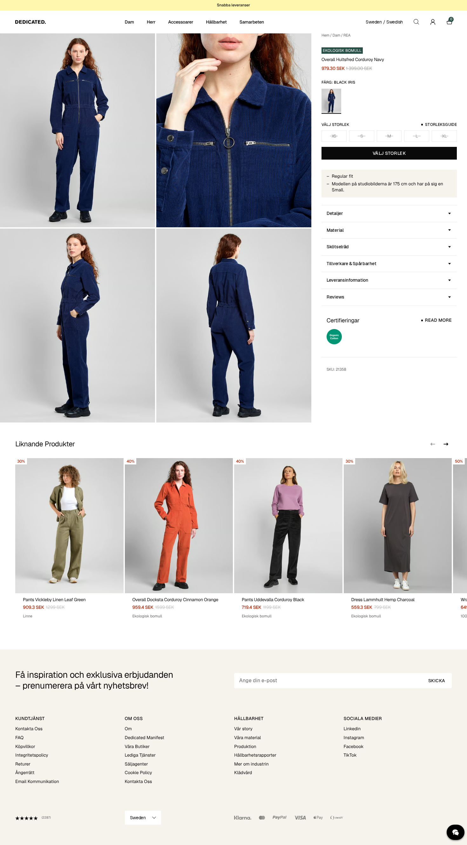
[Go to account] (432, 22)
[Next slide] (445, 444)
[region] (233, 539)
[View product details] (69, 606)
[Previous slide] (432, 444)
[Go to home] (69, 22)
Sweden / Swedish (384, 22)
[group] (69, 538)
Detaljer (335, 213)
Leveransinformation (347, 280)
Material (335, 230)
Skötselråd (338, 247)
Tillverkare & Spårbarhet (351, 263)
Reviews (335, 297)
